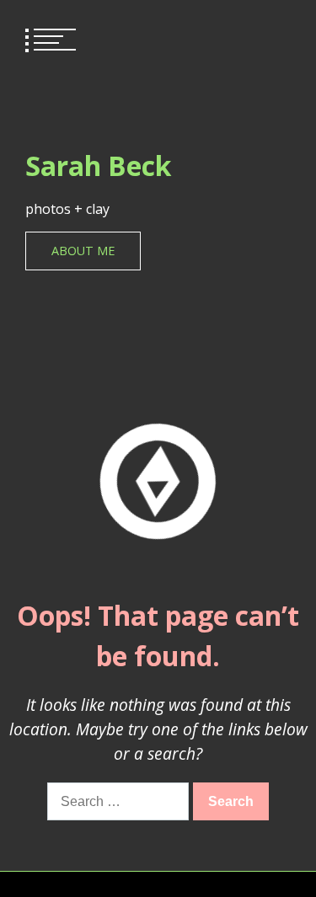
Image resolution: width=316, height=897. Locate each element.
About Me (83, 251)
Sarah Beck (98, 165)
